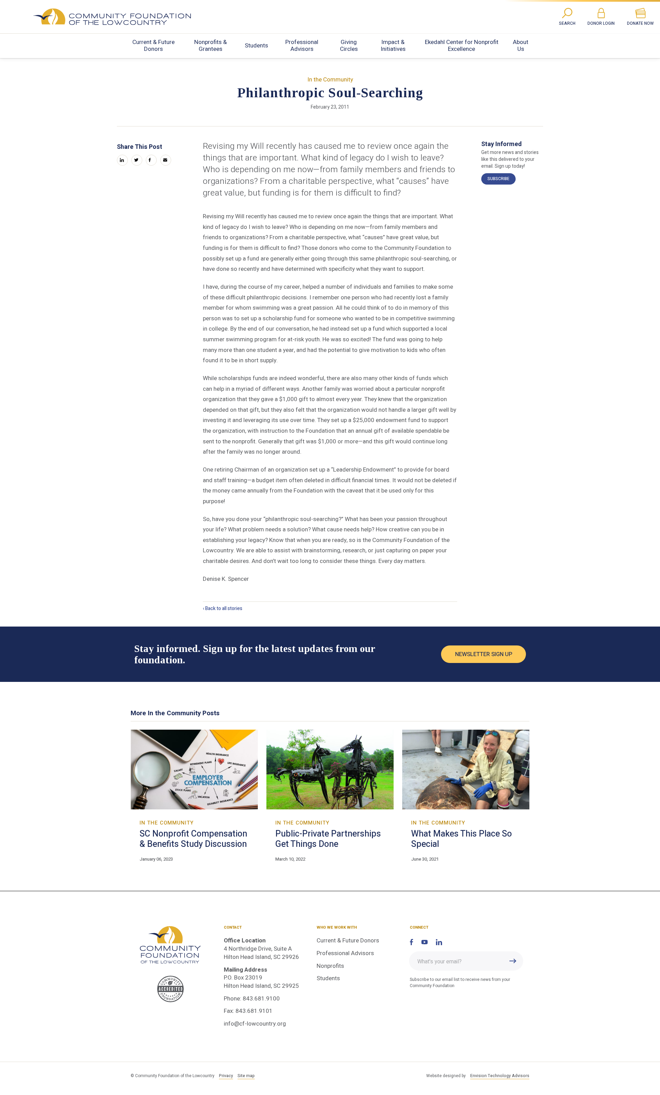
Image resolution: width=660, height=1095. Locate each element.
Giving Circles (349, 45)
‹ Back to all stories (222, 608)
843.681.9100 (261, 998)
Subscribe (498, 179)
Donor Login (601, 23)
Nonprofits (330, 966)
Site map (246, 1076)
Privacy (226, 1076)
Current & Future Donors (153, 45)
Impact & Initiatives (393, 45)
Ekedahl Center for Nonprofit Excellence (461, 45)
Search (567, 23)
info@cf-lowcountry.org (255, 1023)
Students (256, 45)
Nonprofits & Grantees (210, 45)
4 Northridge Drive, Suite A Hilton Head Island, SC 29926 (261, 952)
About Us (520, 45)
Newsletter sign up (483, 654)
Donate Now (640, 23)
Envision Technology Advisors (499, 1076)
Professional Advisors (301, 45)
